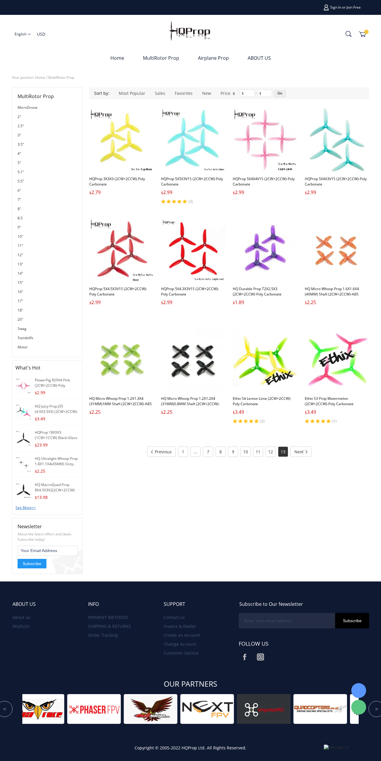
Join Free (353, 7)
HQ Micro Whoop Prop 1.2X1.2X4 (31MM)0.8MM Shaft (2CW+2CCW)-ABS (190, 404)
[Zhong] (358, 690)
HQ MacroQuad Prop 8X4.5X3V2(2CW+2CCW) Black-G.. (55, 490)
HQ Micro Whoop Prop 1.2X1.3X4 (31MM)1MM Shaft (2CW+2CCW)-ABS (120, 401)
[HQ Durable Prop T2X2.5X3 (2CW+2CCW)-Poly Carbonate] (265, 250)
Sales (160, 93)
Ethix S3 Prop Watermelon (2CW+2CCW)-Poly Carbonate (329, 401)
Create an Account (182, 635)
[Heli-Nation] (73, 708)
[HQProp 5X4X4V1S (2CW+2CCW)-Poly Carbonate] (265, 140)
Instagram (260, 657)
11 (258, 452)
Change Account (180, 644)
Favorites (184, 93)
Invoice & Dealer (180, 626)
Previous (163, 452)
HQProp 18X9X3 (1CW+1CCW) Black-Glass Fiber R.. (56, 438)
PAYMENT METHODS (108, 617)
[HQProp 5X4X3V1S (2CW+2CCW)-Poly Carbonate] (337, 140)
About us (21, 617)
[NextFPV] (130, 708)
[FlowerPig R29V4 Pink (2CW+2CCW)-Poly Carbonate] (23, 385)
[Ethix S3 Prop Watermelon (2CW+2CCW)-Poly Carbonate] (337, 359)
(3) (190, 201)
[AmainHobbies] (300, 708)
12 (270, 452)
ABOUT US (259, 58)
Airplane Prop (213, 58)
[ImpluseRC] (186, 708)
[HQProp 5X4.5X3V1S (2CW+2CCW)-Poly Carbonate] (121, 250)
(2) (262, 421)
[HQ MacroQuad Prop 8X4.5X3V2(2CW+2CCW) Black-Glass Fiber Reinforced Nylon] (23, 489)
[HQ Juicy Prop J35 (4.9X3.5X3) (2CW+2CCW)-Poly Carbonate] (23, 411)
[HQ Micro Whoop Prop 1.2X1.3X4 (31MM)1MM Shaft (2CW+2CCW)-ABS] (121, 359)
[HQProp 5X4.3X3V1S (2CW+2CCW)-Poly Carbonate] (193, 250)
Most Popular (132, 93)
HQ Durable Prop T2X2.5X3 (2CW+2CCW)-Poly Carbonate (257, 291)
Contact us (174, 617)
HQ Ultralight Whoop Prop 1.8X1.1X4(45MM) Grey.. (56, 461)
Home (117, 58)
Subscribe (32, 563)
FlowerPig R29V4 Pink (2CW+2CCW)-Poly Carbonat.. (52, 385)
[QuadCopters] (243, 708)
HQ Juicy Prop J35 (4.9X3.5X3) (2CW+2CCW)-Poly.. (56, 411)
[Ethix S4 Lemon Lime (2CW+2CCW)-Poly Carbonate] (265, 359)
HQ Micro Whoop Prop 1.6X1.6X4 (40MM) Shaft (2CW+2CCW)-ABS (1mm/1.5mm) (332, 294)
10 (245, 452)
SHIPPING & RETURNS (109, 626)
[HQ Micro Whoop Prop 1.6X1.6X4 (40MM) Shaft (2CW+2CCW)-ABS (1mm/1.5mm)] (337, 250)
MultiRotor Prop (161, 58)
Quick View (122, 158)
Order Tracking (103, 635)
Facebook (245, 657)
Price (225, 93)
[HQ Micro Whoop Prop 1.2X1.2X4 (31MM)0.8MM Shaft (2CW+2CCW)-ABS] (193, 359)
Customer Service (181, 653)
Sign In (335, 7)
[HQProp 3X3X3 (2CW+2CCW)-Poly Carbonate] (121, 140)
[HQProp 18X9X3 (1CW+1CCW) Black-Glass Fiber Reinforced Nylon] (23, 437)
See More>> (25, 507)
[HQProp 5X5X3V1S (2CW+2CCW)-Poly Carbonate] (193, 140)
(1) (334, 421)
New (206, 93)
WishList (21, 626)
